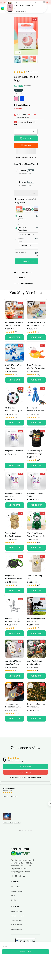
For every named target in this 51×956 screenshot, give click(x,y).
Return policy (16, 925)
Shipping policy (17, 920)
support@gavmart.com (20, 872)
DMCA (13, 900)
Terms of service (17, 916)
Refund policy (16, 929)
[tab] (20, 830)
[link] (10, 7)
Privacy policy (16, 911)
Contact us (15, 887)
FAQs (13, 896)
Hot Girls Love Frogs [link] (24, 5)
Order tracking (17, 891)
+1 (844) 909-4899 (19, 869)
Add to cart (25, 952)
